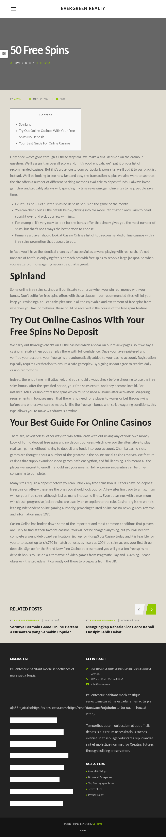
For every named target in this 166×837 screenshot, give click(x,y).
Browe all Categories (100, 777)
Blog (28, 63)
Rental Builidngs (97, 771)
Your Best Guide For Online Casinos (44, 143)
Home (17, 63)
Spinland (25, 125)
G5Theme (97, 824)
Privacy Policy (95, 795)
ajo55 (14, 708)
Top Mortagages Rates (101, 783)
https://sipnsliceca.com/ (50, 708)
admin (17, 99)
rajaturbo (25, 708)
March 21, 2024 (40, 99)
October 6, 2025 (130, 620)
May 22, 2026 (52, 620)
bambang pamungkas (26, 620)
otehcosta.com (73, 170)
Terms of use (95, 789)
